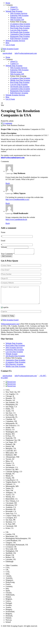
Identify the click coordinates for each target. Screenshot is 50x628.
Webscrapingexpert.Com (10, 324)
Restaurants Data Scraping (20, 36)
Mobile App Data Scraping (20, 26)
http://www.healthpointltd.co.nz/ (17, 199)
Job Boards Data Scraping (19, 32)
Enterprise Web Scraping (19, 15)
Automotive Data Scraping (20, 34)
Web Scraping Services (18, 13)
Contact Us (14, 9)
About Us (13, 7)
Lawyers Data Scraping (19, 30)
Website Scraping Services (15, 41)
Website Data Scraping (14, 11)
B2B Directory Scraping (19, 38)
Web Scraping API (17, 20)
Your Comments (7, 254)
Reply (8, 183)
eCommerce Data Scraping (20, 24)
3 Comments (7, 123)
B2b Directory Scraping (14, 364)
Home (8, 3)
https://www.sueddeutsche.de (16, 219)
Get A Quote (10, 45)
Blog (7, 43)
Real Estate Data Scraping (19, 28)
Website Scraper (16, 18)
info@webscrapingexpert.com (26, 53)
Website (4, 247)
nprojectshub (7, 53)
